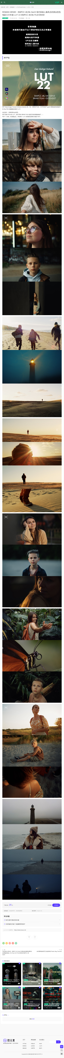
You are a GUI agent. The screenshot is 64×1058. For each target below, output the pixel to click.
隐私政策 (24, 1048)
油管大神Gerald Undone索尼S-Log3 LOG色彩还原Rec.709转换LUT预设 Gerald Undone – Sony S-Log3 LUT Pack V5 (12, 1004)
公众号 (40, 1045)
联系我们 (24, 1045)
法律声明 (33, 1048)
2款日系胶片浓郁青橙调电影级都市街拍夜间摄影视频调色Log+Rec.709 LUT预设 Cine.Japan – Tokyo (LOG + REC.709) (52, 1004)
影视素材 (22, 18)
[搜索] (4, 2)
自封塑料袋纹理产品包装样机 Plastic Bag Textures (49, 951)
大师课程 (31, 1001)
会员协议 (33, 1045)
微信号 (40, 1048)
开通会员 (33, 1043)
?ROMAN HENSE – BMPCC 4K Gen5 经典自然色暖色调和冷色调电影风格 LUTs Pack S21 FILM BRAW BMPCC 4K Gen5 (17, 953)
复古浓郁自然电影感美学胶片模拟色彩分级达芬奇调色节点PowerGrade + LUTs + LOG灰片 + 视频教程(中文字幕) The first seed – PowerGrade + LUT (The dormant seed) (52, 980)
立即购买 (56, 905)
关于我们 (24, 1043)
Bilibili (40, 1043)
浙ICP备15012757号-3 (37, 1054)
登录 (33, 1019)
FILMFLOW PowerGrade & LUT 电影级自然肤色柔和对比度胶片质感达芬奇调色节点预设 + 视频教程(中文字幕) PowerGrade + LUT (32, 980)
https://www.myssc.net (20, 930)
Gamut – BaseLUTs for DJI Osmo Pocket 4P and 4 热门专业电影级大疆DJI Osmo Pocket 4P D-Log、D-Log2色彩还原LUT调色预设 (12, 980)
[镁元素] (32, 2)
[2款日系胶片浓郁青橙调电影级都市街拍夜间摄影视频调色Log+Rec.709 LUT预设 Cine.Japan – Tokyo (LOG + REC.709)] (52, 993)
